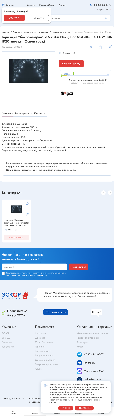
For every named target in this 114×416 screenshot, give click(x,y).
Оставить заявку (71, 63)
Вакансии (7, 342)
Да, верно (14, 17)
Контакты (31, 5)
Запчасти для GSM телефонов (72, 245)
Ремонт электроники (88, 338)
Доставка (40, 338)
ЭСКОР (6, 333)
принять (65, 408)
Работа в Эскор (46, 5)
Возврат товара (43, 351)
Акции (38, 369)
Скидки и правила (45, 360)
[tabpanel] (28, 71)
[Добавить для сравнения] (110, 47)
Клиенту (62, 5)
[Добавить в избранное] (100, 47)
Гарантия (39, 346)
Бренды (6, 338)
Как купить (40, 333)
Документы (8, 346)
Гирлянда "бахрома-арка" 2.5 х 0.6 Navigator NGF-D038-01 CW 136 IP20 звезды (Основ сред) (16, 223)
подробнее (84, 408)
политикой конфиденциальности (32, 275)
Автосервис (83, 342)
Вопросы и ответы (44, 355)
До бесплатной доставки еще (87, 80)
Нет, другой (38, 17)
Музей (80, 346)
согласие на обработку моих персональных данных (41, 272)
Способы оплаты (44, 342)
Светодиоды (9, 245)
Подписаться (78, 267)
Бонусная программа (46, 364)
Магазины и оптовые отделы (92, 333)
